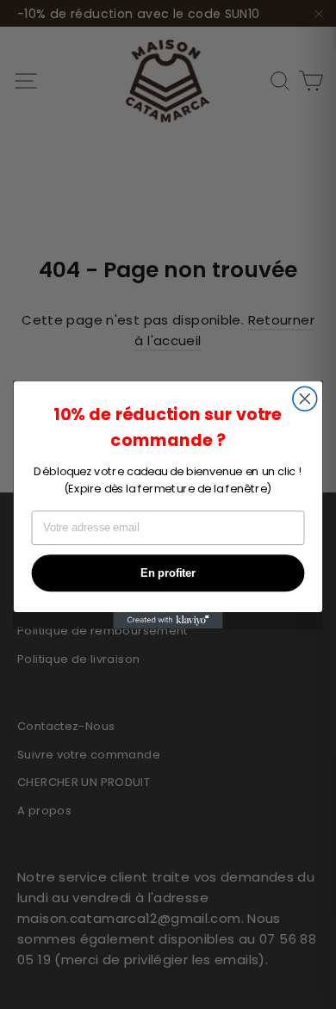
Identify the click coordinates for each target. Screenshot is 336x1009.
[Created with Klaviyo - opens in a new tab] (167, 619)
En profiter (168, 572)
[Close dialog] (305, 399)
